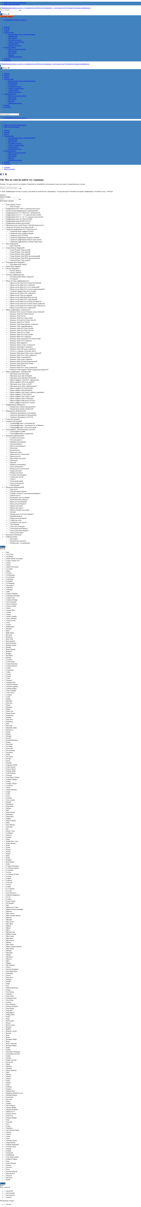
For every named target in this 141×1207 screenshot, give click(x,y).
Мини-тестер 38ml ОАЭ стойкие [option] (22, 285)
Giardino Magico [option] (11, 779)
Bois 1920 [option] (9, 639)
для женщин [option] (10, 1193)
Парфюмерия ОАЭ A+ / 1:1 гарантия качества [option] (23, 215)
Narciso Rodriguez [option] (12, 969)
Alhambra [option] (9, 587)
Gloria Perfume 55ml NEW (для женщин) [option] (25, 256)
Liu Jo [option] (8, 897)
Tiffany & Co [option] (10, 1111)
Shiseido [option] (9, 1068)
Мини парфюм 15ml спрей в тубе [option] (22, 396)
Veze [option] (7, 1138)
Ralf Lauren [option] (10, 1021)
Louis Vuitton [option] (10, 901)
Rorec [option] (8, 1041)
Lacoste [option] (8, 876)
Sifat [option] (7, 1072)
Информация (12, 36)
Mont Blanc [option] (10, 948)
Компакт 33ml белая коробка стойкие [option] (24, 324)
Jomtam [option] (8, 837)
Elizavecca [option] (9, 730)
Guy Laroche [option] (10, 800)
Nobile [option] (8, 981)
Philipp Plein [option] (10, 1014)
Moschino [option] (9, 957)
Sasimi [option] (8, 1056)
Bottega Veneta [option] (11, 645)
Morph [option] (8, 955)
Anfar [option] (8, 591)
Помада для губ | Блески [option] (19, 469)
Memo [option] (8, 928)
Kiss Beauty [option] (10, 862)
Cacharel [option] (9, 660)
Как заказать (12, 38)
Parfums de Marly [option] (12, 1006)
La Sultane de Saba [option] (12, 874)
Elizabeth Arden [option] (11, 728)
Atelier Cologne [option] (11, 616)
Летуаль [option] (9, 1175)
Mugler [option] (8, 963)
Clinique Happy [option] (11, 688)
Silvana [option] (8, 1074)
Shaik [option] (8, 1064)
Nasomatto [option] (9, 973)
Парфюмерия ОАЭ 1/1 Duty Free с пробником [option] (23, 213)
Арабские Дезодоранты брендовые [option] (23, 415)
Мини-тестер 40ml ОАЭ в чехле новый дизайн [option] (27, 289)
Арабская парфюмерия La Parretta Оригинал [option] (26, 242)
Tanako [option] (8, 1103)
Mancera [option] (9, 911)
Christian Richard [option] (12, 684)
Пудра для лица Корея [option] (18, 518)
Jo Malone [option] (9, 833)
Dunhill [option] (8, 717)
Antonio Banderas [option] (12, 594)
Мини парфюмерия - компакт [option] (18, 310)
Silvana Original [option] (12, 268)
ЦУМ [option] (8, 1180)
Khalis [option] (8, 854)
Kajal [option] (8, 845)
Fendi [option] (8, 754)
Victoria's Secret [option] (11, 1140)
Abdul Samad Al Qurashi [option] (14, 558)
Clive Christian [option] (11, 691)
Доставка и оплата (14, 40)
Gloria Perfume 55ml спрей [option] (20, 254)
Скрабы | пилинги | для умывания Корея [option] (25, 493)
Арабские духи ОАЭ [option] (19, 235)
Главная (7, 27)
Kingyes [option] (9, 860)
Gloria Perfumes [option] (11, 790)
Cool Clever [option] (10, 693)
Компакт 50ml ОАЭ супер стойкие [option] (23, 355)
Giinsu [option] (8, 781)
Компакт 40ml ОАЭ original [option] (20, 337)
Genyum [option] (9, 775)
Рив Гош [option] (9, 1178)
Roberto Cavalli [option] (11, 1031)
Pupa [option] (7, 1019)
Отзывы (7, 58)
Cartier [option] (8, 668)
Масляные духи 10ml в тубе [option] (20, 384)
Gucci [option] (8, 796)
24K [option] (7, 552)
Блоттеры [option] (14, 539)
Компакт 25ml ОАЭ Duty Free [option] (22, 314)
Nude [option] (8, 984)
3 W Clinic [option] (9, 554)
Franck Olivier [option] (11, 769)
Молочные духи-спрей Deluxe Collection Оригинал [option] (25, 225)
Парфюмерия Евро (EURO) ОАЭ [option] (18, 221)
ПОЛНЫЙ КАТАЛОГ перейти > (15, 20)
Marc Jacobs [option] (10, 913)
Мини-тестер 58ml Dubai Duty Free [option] (23, 297)
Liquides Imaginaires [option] (13, 895)
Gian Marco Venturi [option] (12, 777)
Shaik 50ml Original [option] (13, 266)
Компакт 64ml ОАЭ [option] (18, 365)
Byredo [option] (8, 657)
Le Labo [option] (9, 891)
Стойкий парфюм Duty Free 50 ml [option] (23, 291)
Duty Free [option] (9, 719)
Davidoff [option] (9, 701)
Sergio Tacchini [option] (11, 1060)
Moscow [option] (9, 959)
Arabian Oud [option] (10, 598)
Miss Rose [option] (9, 938)
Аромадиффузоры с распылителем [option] (23, 427)
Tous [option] (7, 1120)
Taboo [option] (8, 1101)
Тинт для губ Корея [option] (17, 526)
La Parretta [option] (9, 870)
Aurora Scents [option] (10, 620)
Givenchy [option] (9, 785)
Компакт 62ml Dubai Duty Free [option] (21, 363)
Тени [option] (12, 479)
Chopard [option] (9, 680)
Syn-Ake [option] (9, 1099)
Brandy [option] (8, 647)
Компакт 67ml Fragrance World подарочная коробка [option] (29, 370)
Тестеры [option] (14, 279)
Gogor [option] (8, 792)
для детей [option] (9, 1191)
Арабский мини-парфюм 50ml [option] (21, 233)
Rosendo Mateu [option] (11, 1045)
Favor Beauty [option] (10, 750)
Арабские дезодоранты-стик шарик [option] (23, 413)
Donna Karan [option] (10, 713)
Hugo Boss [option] (10, 816)
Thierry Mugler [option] (11, 1107)
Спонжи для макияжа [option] (18, 475)
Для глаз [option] (14, 489)
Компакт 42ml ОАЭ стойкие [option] (21, 341)
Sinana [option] (8, 1078)
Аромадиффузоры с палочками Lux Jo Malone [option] (26, 425)
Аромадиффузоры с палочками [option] (22, 423)
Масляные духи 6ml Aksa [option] (19, 374)
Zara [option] (7, 1161)
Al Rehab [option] (9, 581)
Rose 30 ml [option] (14, 206)
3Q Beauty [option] (9, 556)
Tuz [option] (7, 1124)
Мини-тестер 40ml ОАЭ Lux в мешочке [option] (25, 287)
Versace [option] (8, 1134)
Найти (3, 546)
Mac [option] (7, 905)
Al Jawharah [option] (10, 577)
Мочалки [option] (14, 460)
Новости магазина (14, 45)
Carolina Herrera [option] (11, 666)
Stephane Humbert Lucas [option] (14, 1093)
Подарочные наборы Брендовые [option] (23, 407)
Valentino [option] (9, 1128)
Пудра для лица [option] (16, 471)
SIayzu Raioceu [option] (11, 1070)
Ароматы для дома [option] (14, 421)
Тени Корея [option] (14, 524)
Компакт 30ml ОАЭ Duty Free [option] (21, 318)
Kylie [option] (8, 864)
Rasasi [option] (8, 1023)
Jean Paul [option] (9, 827)
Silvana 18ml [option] (15, 270)
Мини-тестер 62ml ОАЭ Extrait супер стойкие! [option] (27, 306)
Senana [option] (8, 1058)
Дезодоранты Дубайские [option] (16, 411)
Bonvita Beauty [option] (11, 643)
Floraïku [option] (9, 763)
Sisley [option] (8, 1081)
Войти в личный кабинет (17, 49)
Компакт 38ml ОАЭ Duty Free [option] (21, 334)
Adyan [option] (8, 563)
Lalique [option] (8, 878)
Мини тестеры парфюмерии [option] (17, 281)
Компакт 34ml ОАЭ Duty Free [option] (22, 328)
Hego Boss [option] (9, 806)
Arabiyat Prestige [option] (11, 600)
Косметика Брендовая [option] (15, 436)
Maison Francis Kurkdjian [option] (14, 909)
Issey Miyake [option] (10, 825)
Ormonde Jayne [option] (11, 998)
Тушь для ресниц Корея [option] (19, 530)
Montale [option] (9, 951)
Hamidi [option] (8, 802)
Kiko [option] (7, 856)
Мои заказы (12, 51)
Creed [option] (8, 697)
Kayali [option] (8, 849)
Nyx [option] (7, 986)
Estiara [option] (8, 742)
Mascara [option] (9, 918)
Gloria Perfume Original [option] (15, 248)
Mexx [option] (8, 930)
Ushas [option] (8, 1126)
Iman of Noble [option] (11, 821)
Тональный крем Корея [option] (18, 528)
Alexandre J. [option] (10, 585)
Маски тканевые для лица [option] (19, 510)
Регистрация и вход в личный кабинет (21, 34)
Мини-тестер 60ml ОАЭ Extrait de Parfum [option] (25, 301)
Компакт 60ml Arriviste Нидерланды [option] (23, 361)
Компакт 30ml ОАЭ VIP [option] (20, 322)
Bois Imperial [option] (10, 641)
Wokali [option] (8, 1149)
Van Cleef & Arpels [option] (12, 1130)
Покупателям (9, 32)
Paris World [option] (10, 1008)
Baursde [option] (9, 629)
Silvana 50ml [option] (15, 273)
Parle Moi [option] (9, 1010)
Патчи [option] (13, 512)
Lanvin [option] (8, 884)
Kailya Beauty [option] (11, 843)
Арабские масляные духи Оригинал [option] (19, 227)
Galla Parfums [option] (10, 773)
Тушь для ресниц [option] (17, 483)
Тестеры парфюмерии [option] (15, 275)
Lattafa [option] (8, 887)
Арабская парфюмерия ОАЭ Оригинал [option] (21, 229)
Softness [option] (9, 1087)
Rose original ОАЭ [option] (13, 204)
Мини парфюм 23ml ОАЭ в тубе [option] (22, 403)
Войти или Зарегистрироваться (15, 2)
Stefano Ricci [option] (10, 1091)
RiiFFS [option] (8, 1029)
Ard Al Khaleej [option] (11, 602)
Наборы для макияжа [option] (18, 464)
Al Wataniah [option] (10, 583)
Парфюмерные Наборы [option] (15, 405)
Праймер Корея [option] (16, 516)
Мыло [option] (13, 462)
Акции (6, 31)
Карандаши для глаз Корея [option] (20, 497)
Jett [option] (7, 829)
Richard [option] (8, 1027)
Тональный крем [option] (16, 481)
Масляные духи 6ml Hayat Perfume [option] (23, 378)
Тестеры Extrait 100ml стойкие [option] (22, 277)
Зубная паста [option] (15, 495)
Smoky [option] (8, 1083)
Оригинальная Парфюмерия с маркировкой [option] (22, 211)
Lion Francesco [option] (11, 893)
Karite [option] (8, 847)
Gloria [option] (8, 788)
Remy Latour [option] (10, 1025)
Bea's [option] (8, 631)
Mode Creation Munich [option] (13, 946)
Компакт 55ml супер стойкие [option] (21, 359)
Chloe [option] (8, 678)
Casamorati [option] (10, 670)
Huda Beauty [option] (10, 812)
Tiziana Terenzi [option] (11, 1114)
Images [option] (8, 818)
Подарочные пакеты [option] (18, 541)
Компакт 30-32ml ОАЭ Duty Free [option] (23, 320)
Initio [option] (8, 823)
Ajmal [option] (8, 571)
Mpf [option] (7, 961)
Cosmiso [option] (9, 695)
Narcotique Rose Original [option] (15, 262)
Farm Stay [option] (9, 748)
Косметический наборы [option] (19, 500)
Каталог (7, 29)
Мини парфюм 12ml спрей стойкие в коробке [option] (27, 392)
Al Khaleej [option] (9, 579)
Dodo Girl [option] (9, 711)
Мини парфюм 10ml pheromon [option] (21, 390)
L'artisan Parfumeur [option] (12, 866)
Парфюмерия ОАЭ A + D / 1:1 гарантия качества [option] (24, 217)
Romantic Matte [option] (11, 1039)
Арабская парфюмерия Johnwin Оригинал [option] (25, 240)
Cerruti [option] (8, 674)
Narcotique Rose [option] (11, 971)
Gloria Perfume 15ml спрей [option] (20, 252)
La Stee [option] (8, 872)
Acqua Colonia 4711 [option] (13, 561)
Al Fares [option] (9, 573)
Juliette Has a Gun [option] (12, 841)
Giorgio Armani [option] (11, 783)
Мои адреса (12, 53)
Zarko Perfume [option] (11, 1163)
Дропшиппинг (13, 44)
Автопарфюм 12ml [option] (17, 431)
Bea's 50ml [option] (15, 246)
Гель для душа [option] (16, 440)
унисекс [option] (9, 1197)
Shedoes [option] (9, 1066)
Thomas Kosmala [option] (12, 1109)
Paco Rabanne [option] (11, 1004)
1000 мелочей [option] (11, 537)
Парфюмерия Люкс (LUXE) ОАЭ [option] (19, 219)
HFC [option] (7, 810)
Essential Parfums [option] (12, 740)
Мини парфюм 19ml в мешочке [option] (21, 398)
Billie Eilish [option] (10, 633)
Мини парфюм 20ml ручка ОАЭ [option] (22, 400)
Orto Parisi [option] (9, 1000)
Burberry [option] (9, 651)
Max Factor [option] (10, 922)
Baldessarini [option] (10, 627)
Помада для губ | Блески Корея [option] (22, 514)
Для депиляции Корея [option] (18, 491)
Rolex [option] (8, 1037)
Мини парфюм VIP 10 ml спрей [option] (22, 382)
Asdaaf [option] (8, 612)
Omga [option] (8, 990)
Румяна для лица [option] (16, 473)
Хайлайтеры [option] (15, 485)
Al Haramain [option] (10, 575)
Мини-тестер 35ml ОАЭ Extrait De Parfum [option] (25, 283)
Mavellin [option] (9, 920)
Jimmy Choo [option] (10, 831)
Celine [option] (8, 672)
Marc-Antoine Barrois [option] (13, 915)
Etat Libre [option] (9, 744)
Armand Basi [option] (10, 610)
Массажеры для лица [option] (18, 458)
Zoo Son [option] (9, 1167)
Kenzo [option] (8, 851)
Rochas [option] (8, 1033)
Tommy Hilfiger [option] (11, 1118)
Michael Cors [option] (10, 932)
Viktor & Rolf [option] (10, 1142)
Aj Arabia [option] (9, 569)
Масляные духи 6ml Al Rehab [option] (21, 376)
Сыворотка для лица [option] (18, 522)
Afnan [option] (8, 565)
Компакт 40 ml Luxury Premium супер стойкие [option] (27, 312)
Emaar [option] (8, 732)
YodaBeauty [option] (10, 1155)
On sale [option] (8, 1204)
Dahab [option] (8, 699)
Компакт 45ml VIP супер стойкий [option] (23, 349)
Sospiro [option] (8, 1089)
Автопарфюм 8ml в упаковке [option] (21, 433)
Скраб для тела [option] (16, 520)
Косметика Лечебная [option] (14, 535)
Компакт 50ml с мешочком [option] (20, 357)
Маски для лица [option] (16, 508)
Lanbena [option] (9, 880)
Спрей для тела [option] (17, 477)
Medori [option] (8, 926)
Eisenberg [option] (9, 721)
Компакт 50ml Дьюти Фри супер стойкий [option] (25, 353)
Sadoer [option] (8, 1050)
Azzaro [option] (8, 624)
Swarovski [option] (9, 1097)
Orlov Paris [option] (10, 996)
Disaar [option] (8, 709)
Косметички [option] (15, 450)
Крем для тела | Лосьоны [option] (19, 454)
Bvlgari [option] (8, 653)
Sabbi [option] (8, 1048)
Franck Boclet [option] (10, 767)
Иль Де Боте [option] (10, 1173)
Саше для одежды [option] (13, 419)
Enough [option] (8, 736)
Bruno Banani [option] (10, 649)
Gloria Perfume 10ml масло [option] (20, 250)
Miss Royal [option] (10, 940)
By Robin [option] (9, 655)
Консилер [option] (14, 448)
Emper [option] (8, 734)
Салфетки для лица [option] (17, 438)
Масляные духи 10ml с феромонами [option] (23, 386)
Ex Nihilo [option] (9, 746)
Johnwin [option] (9, 835)
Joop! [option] (8, 839)
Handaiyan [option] (9, 804)
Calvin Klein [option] (10, 662)
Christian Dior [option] (10, 682)
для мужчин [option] (10, 1195)
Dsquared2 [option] (9, 715)
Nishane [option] (9, 979)
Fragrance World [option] (11, 765)
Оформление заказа (15, 57)
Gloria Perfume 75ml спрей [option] (20, 260)
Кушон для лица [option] (16, 506)
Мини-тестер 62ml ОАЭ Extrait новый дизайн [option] (27, 303)
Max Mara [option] (9, 924)
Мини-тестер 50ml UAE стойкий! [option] (23, 293)
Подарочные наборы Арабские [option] (22, 409)
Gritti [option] (8, 794)
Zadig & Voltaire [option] (11, 1159)
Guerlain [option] (9, 798)
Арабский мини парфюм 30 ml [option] (22, 231)
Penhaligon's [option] (10, 1012)
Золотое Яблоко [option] (11, 1171)
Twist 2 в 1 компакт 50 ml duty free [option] (23, 351)
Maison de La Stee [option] (12, 907)
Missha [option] (8, 942)
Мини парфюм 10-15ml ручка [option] (21, 388)
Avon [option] (8, 622)
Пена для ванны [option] (16, 467)
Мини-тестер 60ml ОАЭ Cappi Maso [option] (23, 299)
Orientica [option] (9, 994)
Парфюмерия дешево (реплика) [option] (18, 223)
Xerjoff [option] (8, 1151)
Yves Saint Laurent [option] (12, 1157)
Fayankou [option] (9, 752)
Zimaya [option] (8, 1165)
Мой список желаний (11, 4)
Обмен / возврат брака (16, 42)
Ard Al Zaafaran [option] (11, 604)
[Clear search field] (20, 199)
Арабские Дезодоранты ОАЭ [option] (21, 417)
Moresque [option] (9, 953)
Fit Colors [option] (9, 757)
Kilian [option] (8, 858)
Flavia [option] (8, 761)
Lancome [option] (9, 882)
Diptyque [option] (9, 707)
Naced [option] (8, 967)
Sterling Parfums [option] (11, 1095)
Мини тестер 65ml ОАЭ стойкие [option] (23, 308)
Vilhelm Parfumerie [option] (12, 1145)
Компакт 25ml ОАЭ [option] (18, 316)
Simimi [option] (8, 1076)
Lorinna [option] (8, 899)
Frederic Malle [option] (11, 771)
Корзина (11, 55)
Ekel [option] (7, 724)
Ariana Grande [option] (11, 606)
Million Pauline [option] (11, 934)
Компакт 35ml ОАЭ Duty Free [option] (22, 330)
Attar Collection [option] (11, 618)
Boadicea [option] (9, 637)
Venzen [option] (8, 1132)
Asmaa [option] (8, 614)
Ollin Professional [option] (12, 988)
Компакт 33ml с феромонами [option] (21, 326)
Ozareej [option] (8, 1002)
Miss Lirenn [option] (10, 936)
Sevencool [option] (9, 1062)
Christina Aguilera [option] (12, 686)
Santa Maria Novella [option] (13, 1054)
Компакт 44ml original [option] (18, 343)
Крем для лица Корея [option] (18, 502)
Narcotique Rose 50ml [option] (18, 264)
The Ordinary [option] (10, 1105)
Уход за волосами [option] (16, 533)
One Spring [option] (10, 992)
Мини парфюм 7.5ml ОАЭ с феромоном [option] (24, 380)
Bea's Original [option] (12, 244)
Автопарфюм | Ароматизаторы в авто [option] (20, 429)
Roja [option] (7, 1035)
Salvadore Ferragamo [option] (13, 1052)
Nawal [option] (8, 975)
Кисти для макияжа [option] (18, 446)
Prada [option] (8, 1017)
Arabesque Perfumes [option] (13, 596)
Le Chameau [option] (10, 889)
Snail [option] (7, 1085)
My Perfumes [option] (10, 965)
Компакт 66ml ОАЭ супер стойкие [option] (23, 367)
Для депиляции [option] (16, 444)
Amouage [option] (9, 589)
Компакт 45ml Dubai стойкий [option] (21, 347)
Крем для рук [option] (15, 456)
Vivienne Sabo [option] (11, 1147)
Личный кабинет (10, 47)
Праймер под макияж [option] (18, 442)
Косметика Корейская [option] (15, 487)
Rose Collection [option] (11, 1043)
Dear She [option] (9, 703)
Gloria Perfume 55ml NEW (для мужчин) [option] (25, 258)
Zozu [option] (8, 1169)
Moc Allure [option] (10, 944)
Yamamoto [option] (9, 1153)
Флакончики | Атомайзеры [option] (20, 543)
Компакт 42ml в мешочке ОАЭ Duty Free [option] (25, 339)
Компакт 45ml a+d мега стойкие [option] (22, 345)
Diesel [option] (8, 705)
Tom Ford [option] (9, 1116)
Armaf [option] (8, 608)
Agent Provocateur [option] (12, 567)
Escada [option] (8, 738)
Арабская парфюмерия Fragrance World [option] (24, 237)
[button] (70, 195)
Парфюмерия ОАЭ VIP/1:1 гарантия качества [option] (23, 209)
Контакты (7, 60)
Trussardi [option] (9, 1122)
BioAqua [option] (9, 635)
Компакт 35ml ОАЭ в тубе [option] (20, 332)
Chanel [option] (8, 676)
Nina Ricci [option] (9, 977)
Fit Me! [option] (8, 759)
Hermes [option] (8, 808)
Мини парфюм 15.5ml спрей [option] (21, 394)
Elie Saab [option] (9, 726)
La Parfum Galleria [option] (12, 868)
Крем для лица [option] (15, 452)
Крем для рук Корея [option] (18, 504)
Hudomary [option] (9, 814)
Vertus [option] (8, 1136)
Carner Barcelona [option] (12, 664)
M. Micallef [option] (10, 903)
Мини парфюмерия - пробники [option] (18, 372)
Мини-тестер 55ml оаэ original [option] (21, 295)
